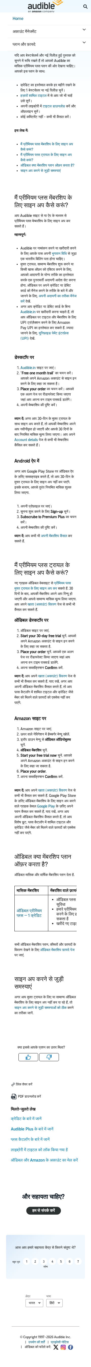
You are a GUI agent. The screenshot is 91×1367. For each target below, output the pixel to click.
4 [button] (52, 1261)
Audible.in (28, 312)
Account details (26, 440)
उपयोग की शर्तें (36, 1342)
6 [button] (70, 1261)
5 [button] (61, 1261)
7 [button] (78, 1261)
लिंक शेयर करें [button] (23, 1084)
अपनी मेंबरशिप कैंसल (54, 536)
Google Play (46, 806)
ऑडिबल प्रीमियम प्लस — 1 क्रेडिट (29, 913)
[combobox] (34, 1303)
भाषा (48, 1296)
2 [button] (35, 1261)
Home (18, 18)
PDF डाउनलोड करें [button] (29, 1096)
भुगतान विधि (59, 253)
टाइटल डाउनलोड (53, 106)
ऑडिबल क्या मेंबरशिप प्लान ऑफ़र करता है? (47, 165)
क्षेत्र (28, 1296)
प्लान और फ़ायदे (24, 44)
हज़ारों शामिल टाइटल (34, 96)
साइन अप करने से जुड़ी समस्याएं (40, 171)
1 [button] (26, 1261)
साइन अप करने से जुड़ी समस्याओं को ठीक (40, 1008)
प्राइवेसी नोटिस (60, 1342)
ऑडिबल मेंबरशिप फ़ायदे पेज (57, 950)
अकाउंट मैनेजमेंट (24, 31)
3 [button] (43, 1261)
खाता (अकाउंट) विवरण (42, 604)
